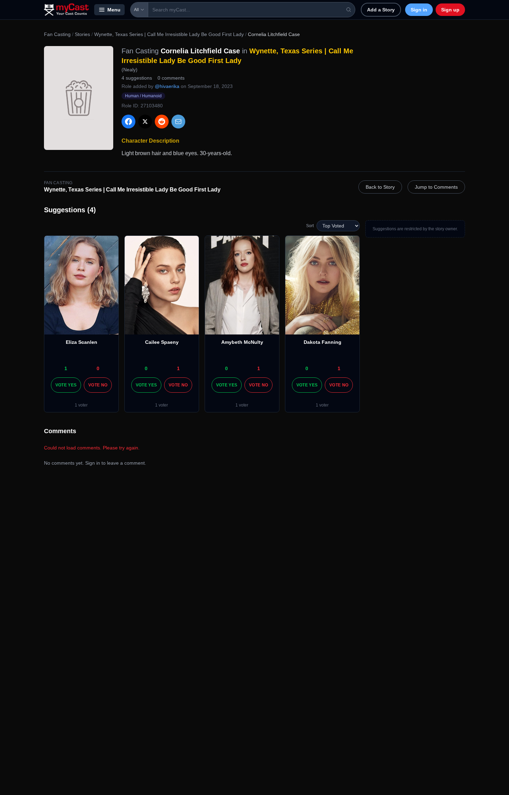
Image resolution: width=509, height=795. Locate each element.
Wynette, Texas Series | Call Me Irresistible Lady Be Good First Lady (169, 34)
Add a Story (381, 9)
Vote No (97, 385)
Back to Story (380, 187)
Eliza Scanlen (81, 342)
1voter (81, 405)
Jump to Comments (436, 187)
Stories (82, 34)
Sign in (419, 9)
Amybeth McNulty (242, 342)
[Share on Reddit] (162, 121)
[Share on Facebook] (128, 121)
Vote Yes (66, 385)
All (136, 9)
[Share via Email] (178, 121)
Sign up (450, 9)
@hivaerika (167, 86)
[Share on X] (145, 121)
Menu (113, 9)
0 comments (171, 78)
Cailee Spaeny (162, 342)
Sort (310, 225)
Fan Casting (57, 34)
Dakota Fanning (322, 342)
